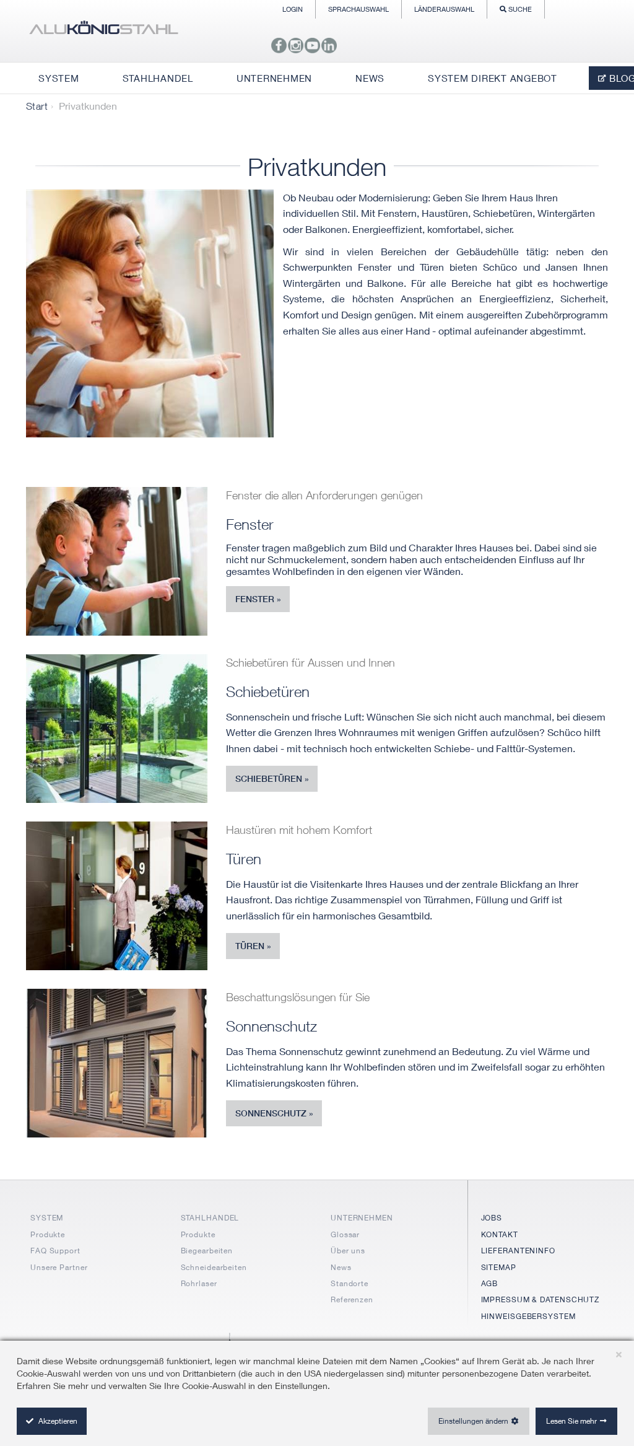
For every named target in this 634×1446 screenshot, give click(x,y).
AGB (489, 1283)
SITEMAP (498, 1267)
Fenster (254, 599)
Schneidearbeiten (214, 1267)
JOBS (492, 1217)
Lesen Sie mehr (571, 1421)
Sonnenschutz (270, 1113)
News (341, 1267)
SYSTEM (46, 1217)
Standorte (349, 1283)
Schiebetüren (268, 779)
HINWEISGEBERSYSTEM (528, 1316)
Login (292, 9)
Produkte (47, 1234)
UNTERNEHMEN (362, 1217)
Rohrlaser (199, 1283)
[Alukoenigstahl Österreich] (103, 31)
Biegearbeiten (207, 1250)
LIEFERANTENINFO (518, 1250)
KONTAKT (499, 1234)
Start (37, 106)
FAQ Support (55, 1250)
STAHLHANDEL (210, 1217)
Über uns (348, 1250)
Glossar (345, 1234)
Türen (249, 946)
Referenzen (352, 1299)
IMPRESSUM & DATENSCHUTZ (540, 1299)
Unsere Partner (59, 1267)
